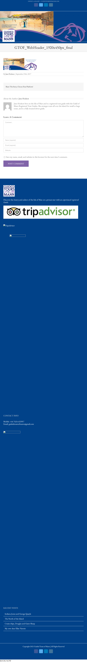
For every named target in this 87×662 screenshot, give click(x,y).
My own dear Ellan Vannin (15, 628)
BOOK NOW (5, 660)
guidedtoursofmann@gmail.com (21, 424)
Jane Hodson (10, 74)
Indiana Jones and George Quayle (18, 614)
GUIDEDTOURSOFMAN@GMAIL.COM (50, 1)
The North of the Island (14, 619)
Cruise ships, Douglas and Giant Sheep (20, 623)
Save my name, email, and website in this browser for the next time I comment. (37, 157)
